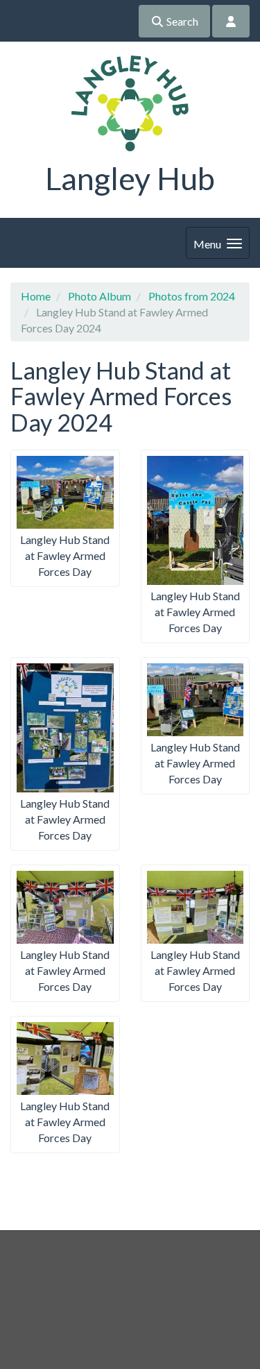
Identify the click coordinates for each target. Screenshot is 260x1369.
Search (181, 21)
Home (36, 296)
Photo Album (99, 296)
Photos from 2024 (191, 296)
